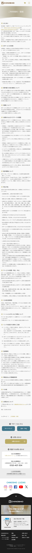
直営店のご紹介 (15, 537)
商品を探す (3, 535)
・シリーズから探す (5, 539)
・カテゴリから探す (5, 537)
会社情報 (13, 539)
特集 (12, 533)
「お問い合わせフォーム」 (10, 455)
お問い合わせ (24, 533)
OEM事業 (13, 535)
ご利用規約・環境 (12, 546)
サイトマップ (8, 428)
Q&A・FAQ (24, 428)
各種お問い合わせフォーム (20, 404)
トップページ (4, 416)
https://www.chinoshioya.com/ (8, 29)
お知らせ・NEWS (25, 537)
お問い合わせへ (16, 441)
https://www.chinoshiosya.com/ (12, 27)
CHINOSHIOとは (4, 533)
